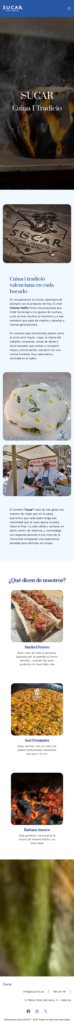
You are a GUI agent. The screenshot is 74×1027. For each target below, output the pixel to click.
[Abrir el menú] (69, 8)
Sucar (7, 984)
